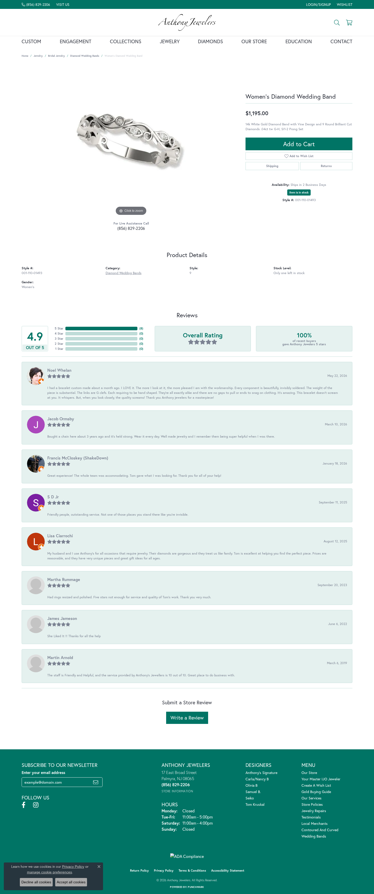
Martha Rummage (63, 579)
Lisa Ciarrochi (60, 535)
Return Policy (139, 870)
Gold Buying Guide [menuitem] (316, 791)
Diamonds (210, 41)
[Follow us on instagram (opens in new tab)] (36, 805)
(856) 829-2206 (131, 228)
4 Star (59, 333)
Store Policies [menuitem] (312, 804)
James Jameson (62, 618)
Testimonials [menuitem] (311, 817)
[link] (36, 4)
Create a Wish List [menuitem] (316, 785)
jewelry (38, 55)
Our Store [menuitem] (309, 772)
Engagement (75, 41)
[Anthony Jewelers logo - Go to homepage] (187, 22)
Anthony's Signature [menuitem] (261, 772)
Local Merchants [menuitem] (314, 823)
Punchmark (196, 887)
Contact (341, 41)
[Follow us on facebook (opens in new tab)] (23, 805)
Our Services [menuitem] (311, 798)
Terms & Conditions (192, 870)
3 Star (59, 338)
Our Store (254, 41)
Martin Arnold (60, 657)
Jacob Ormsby (60, 418)
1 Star (59, 349)
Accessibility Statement (227, 870)
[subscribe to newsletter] (95, 782)
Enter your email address (43, 772)
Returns (326, 166)
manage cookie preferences (49, 872)
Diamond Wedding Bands (84, 55)
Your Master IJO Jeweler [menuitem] (320, 779)
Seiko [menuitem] (250, 798)
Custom (31, 41)
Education (298, 41)
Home (25, 55)
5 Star (59, 328)
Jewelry (170, 41)
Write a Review (187, 717)
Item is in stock (299, 192)
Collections (125, 41)
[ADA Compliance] (187, 856)
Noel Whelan (59, 370)
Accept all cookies (71, 882)
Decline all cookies (36, 882)
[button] (318, 4)
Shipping (272, 166)
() (141, 328)
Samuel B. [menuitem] (253, 791)
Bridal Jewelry (56, 55)
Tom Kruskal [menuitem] (255, 804)
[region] (131, 140)
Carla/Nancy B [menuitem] (257, 779)
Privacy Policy (164, 870)
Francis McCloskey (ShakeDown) (77, 457)
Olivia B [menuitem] (251, 785)
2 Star (59, 344)
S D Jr (53, 496)
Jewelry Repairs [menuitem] (313, 810)
